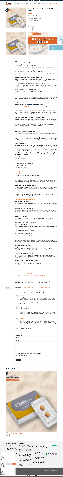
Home (37, 0)
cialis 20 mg (18, 171)
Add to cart (37, 34)
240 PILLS (38, 287)
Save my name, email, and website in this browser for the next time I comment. (29, 353)
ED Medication (39, 3)
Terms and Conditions (34, 475)
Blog (43, 0)
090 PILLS (28, 287)
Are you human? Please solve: (20, 355)
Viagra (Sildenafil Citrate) (19, 3)
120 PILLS (32, 287)
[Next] (9, 29)
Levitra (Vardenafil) (32, 3)
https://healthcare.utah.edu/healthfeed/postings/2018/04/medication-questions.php (30, 275)
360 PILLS (45, 287)
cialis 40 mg (18, 173)
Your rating (18, 337)
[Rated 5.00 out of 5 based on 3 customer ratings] (42, 13)
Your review (18, 340)
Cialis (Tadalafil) (26, 3)
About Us (40, 0)
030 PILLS (25, 287)
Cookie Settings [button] (9, 464)
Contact (46, 0)
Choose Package (31, 26)
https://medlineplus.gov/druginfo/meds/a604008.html (25, 273)
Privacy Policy (28, 475)
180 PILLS (35, 287)
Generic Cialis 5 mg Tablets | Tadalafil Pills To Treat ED (14, 433)
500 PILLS (48, 287)
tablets (27, 106)
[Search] (50, 3)
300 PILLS (42, 287)
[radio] (30, 28)
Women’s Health (44, 3)
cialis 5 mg (17, 169)
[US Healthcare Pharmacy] (10, 3)
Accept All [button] (14, 464)
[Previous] (6, 56)
